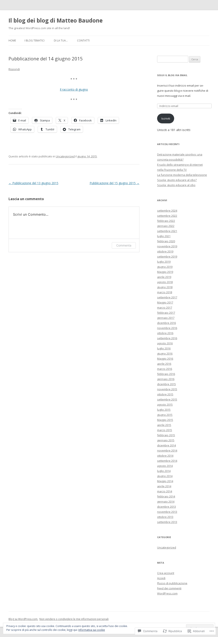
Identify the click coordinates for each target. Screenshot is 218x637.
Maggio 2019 (165, 272)
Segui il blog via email (172, 75)
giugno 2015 (164, 415)
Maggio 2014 (165, 481)
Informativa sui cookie (91, 630)
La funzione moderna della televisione (182, 175)
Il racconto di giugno (74, 89)
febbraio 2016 (166, 374)
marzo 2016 (164, 369)
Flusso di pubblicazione (172, 583)
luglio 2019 (164, 262)
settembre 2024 (167, 210)
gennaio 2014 (165, 501)
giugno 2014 (164, 476)
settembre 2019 (167, 256)
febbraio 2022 (166, 221)
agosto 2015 (165, 404)
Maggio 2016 (165, 359)
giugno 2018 (164, 287)
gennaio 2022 (165, 226)
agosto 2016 (165, 343)
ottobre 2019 (165, 251)
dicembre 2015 (166, 384)
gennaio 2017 (165, 318)
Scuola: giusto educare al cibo (176, 185)
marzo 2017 (164, 307)
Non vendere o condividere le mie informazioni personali (74, 619)
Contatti (83, 40)
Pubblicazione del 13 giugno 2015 (33, 183)
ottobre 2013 (165, 517)
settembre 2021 (167, 231)
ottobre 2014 (165, 455)
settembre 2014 (167, 461)
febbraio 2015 (166, 435)
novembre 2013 (167, 512)
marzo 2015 (164, 430)
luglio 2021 (164, 236)
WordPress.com (167, 593)
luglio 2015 (164, 410)
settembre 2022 (167, 216)
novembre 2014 (167, 450)
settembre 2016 (167, 338)
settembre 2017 (167, 297)
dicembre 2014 (166, 445)
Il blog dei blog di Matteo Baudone (56, 20)
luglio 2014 (164, 471)
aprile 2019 (164, 277)
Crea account (165, 573)
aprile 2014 (164, 486)
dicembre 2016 (166, 323)
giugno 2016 (164, 353)
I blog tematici (34, 40)
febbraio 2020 (166, 241)
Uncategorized (65, 156)
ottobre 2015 (165, 394)
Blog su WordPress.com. (23, 619)
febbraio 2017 (166, 313)
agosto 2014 (165, 466)
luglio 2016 (164, 348)
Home (12, 40)
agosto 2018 (165, 282)
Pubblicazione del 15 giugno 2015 (114, 183)
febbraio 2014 (166, 496)
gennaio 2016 (165, 379)
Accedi (161, 578)
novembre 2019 (167, 246)
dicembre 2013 (166, 507)
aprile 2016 (164, 364)
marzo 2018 (164, 292)
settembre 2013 (167, 522)
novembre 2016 (167, 328)
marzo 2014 (164, 491)
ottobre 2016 (165, 333)
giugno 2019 (164, 267)
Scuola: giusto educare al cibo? (177, 180)
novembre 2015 (167, 389)
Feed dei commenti (169, 588)
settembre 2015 (167, 399)
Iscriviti (165, 118)
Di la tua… (61, 40)
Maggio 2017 (165, 302)
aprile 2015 (164, 425)
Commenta (123, 245)
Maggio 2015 (165, 420)
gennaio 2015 (165, 440)
